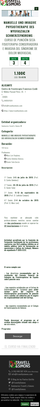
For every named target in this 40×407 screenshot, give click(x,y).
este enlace (11, 324)
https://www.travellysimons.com (15, 111)
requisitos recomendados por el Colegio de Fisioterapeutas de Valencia (21, 306)
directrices (15, 273)
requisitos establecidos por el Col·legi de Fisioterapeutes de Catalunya (21, 288)
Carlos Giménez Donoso (15, 159)
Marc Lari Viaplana (13, 155)
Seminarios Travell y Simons (22, 386)
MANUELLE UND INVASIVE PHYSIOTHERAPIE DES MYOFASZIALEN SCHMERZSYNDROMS (19, 137)
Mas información (27, 400)
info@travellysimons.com (13, 105)
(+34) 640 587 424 (22, 371)
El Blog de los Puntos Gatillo (22, 379)
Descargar (18, 336)
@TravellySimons (19, 382)
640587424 (8, 100)
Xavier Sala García (13, 162)
